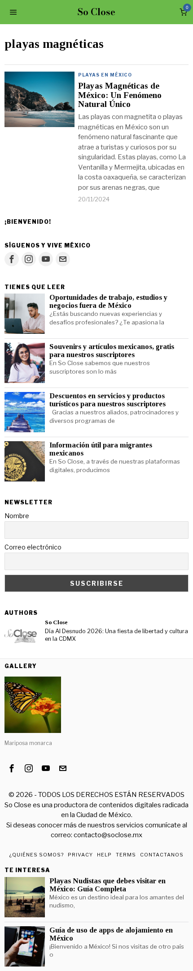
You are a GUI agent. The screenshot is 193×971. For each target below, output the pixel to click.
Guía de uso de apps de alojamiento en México (111, 934)
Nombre (16, 516)
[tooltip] (11, 259)
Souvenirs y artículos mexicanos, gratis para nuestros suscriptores (111, 351)
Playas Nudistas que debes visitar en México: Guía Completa (107, 885)
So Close (56, 622)
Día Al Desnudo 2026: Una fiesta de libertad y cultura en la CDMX (116, 635)
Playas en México (105, 74)
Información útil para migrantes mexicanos (100, 449)
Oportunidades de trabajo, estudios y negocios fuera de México (108, 302)
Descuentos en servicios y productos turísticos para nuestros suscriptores (107, 400)
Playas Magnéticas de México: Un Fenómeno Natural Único (120, 95)
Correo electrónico (32, 547)
